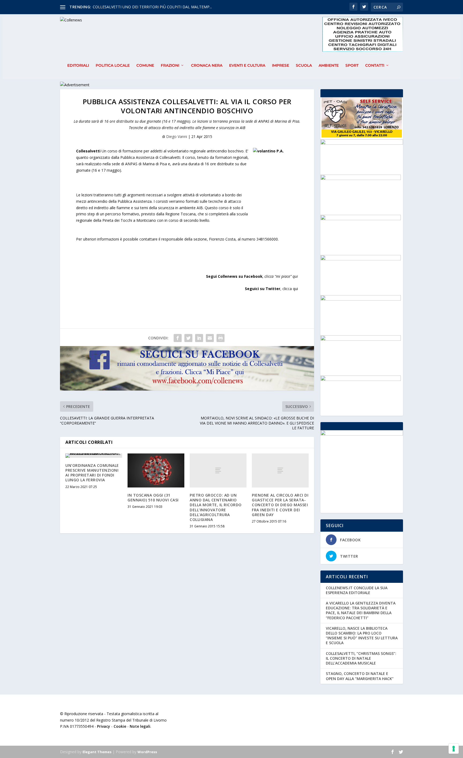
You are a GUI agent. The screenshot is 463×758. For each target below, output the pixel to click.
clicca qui (290, 288)
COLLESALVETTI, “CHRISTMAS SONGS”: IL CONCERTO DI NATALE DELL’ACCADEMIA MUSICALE (361, 658)
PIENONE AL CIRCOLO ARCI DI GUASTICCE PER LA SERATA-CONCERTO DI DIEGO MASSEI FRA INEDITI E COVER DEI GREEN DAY (280, 505)
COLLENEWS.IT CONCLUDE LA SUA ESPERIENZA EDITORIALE (356, 590)
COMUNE (145, 65)
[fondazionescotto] (360, 218)
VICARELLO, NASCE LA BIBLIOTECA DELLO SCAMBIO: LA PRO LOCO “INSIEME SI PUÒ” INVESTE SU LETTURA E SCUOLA (362, 636)
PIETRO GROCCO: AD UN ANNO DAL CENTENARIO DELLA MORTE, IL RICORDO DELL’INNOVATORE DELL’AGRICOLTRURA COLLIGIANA (216, 507)
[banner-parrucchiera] (360, 178)
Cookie (120, 726)
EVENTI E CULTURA (247, 65)
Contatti (374, 65)
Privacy (103, 726)
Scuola (304, 65)
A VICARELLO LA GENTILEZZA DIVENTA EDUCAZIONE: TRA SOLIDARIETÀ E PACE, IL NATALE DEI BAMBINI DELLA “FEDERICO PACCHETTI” (360, 610)
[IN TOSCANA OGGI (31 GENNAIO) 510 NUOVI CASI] (156, 470)
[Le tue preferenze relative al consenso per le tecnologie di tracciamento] (454, 749)
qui (295, 276)
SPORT (352, 65)
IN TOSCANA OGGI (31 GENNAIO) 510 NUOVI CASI (153, 497)
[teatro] (360, 258)
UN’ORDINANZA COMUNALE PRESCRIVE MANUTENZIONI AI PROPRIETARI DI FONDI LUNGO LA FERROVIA (92, 473)
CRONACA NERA (206, 65)
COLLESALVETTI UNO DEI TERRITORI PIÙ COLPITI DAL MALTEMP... (152, 6)
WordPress (147, 751)
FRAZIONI (170, 65)
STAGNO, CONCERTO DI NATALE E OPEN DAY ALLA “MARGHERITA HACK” (360, 676)
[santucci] (360, 379)
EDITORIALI (78, 65)
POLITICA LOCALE (113, 65)
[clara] (360, 339)
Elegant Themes (97, 751)
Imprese (280, 65)
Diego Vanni (176, 136)
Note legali (140, 726)
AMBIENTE (329, 65)
